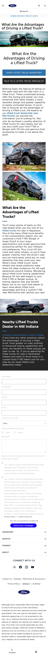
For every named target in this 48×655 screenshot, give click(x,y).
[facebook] (20, 567)
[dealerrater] (14, 567)
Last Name (6, 387)
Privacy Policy (9, 517)
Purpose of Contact (10, 418)
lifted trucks (9, 230)
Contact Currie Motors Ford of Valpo (23, 335)
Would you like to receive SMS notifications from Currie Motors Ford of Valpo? (23, 457)
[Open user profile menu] (36, 651)
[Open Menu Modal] (3, 5)
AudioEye (37, 584)
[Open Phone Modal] (45, 5)
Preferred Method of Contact (13, 428)
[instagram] (26, 567)
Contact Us (7, 579)
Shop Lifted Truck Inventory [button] (24, 72)
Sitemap (17, 579)
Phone (4, 408)
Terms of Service (25, 517)
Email (4, 397)
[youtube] (32, 567)
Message (5, 437)
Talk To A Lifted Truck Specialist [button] (24, 81)
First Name (6, 376)
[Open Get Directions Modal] (39, 5)
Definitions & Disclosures (34, 579)
